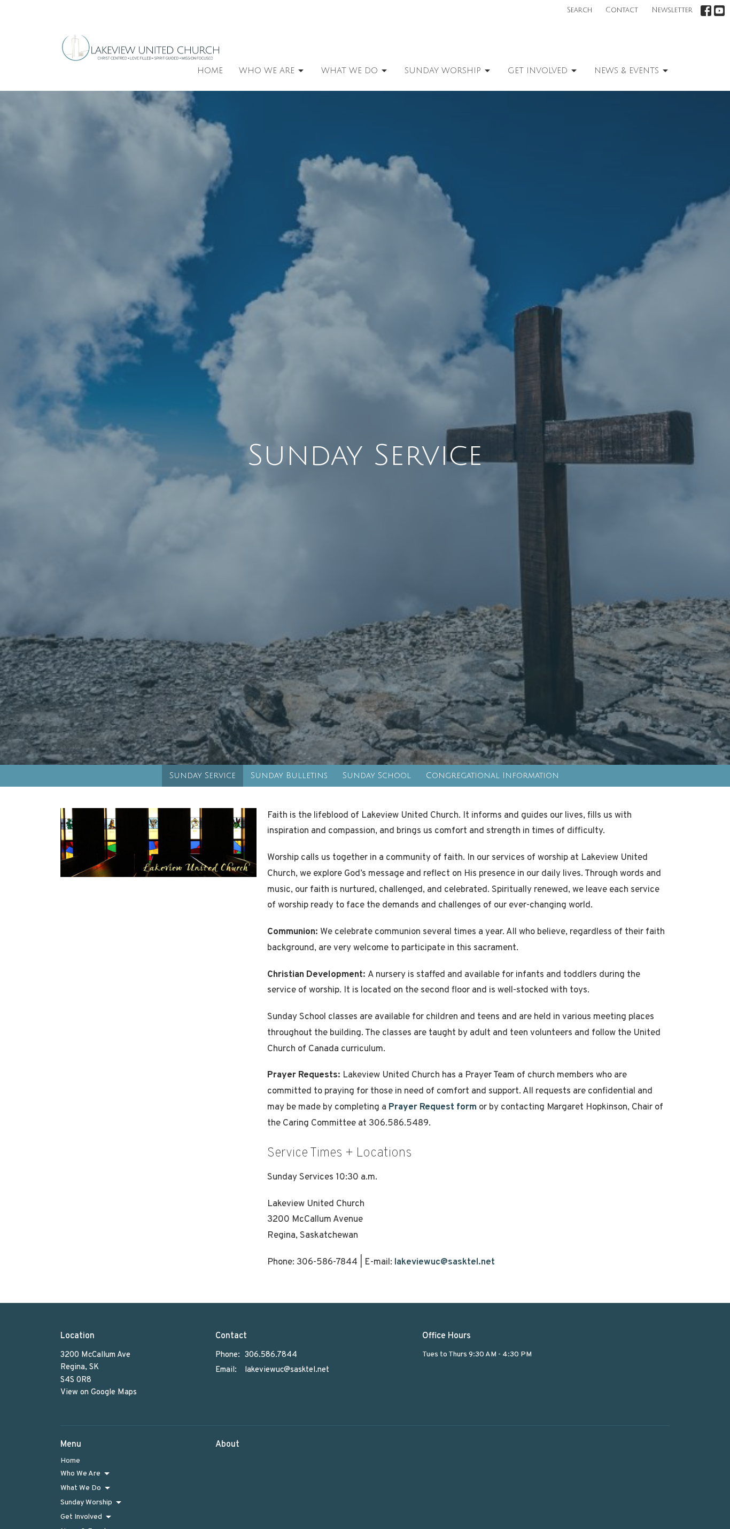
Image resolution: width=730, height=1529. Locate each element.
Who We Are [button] (80, 1473)
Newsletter (672, 10)
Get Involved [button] (81, 1517)
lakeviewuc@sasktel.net (444, 1262)
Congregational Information (492, 775)
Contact (621, 10)
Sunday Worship (443, 70)
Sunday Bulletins (289, 775)
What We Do (349, 70)
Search (579, 10)
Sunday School (377, 775)
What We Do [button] (80, 1488)
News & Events (626, 70)
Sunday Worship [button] (86, 1502)
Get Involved (538, 70)
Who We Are (266, 70)
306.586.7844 (271, 1355)
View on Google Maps (98, 1392)
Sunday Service (202, 775)
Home (210, 70)
